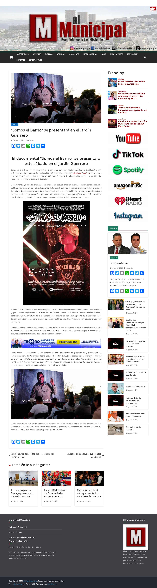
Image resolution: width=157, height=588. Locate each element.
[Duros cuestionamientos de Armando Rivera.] (116, 417)
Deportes (20, 60)
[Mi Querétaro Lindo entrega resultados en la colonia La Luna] (89, 472)
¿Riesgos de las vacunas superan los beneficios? (84, 455)
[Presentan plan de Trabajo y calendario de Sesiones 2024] (23, 472)
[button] (28, 54)
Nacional (61, 54)
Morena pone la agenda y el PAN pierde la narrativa (135, 343)
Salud (103, 54)
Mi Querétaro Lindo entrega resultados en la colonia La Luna (89, 493)
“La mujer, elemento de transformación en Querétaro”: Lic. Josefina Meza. (135, 306)
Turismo (49, 54)
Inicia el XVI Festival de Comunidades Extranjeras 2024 (55, 493)
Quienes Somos (15, 532)
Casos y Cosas (116, 54)
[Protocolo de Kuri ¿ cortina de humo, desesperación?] (116, 402)
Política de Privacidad (18, 527)
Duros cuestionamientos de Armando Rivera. (135, 415)
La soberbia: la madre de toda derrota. (135, 373)
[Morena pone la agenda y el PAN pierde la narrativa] (116, 345)
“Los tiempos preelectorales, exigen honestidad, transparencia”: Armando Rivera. (135, 325)
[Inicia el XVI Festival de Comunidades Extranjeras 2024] (56, 472)
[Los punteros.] (128, 243)
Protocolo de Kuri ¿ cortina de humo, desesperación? (133, 400)
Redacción (30, 140)
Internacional (90, 54)
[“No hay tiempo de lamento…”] (116, 430)
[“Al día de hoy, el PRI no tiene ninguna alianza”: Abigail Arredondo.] (116, 361)
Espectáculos (35, 60)
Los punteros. (119, 263)
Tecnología (132, 54)
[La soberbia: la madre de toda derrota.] (116, 375)
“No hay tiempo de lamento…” (133, 428)
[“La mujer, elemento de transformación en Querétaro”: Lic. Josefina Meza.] (116, 307)
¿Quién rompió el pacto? (135, 386)
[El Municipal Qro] (78, 7)
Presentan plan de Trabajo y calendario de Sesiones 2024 (22, 493)
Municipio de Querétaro (80, 173)
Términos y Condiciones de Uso (22, 537)
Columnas (74, 54)
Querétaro (21, 54)
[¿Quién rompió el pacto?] (116, 388)
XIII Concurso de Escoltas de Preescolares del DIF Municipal (33, 455)
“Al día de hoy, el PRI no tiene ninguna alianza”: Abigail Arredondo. (135, 359)
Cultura (37, 54)
